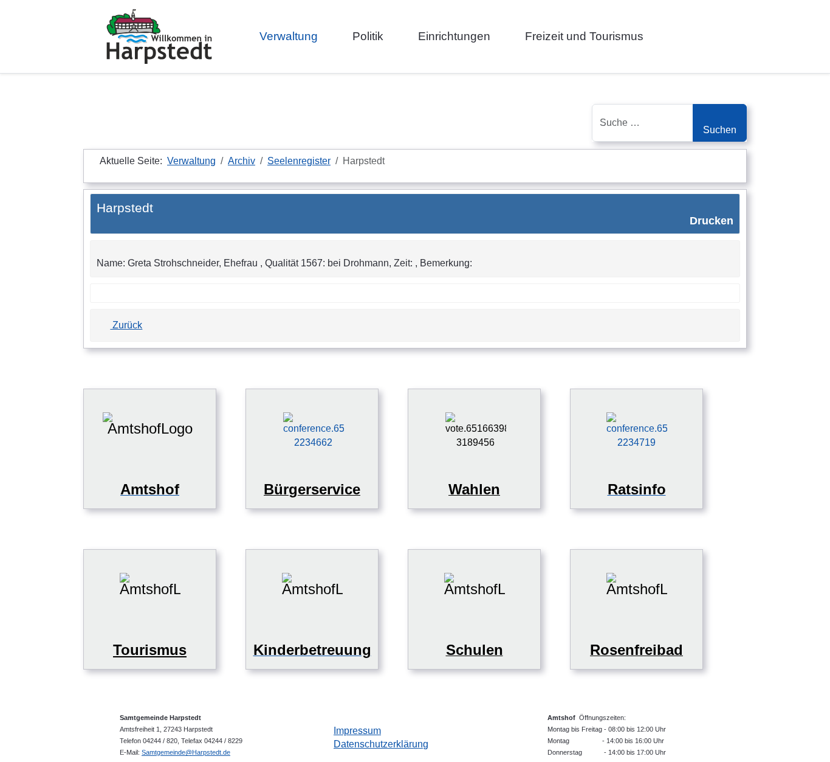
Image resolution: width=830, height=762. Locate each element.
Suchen (719, 130)
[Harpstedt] (159, 36)
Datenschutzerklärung (381, 744)
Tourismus (150, 650)
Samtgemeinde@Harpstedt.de (186, 752)
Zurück (126, 325)
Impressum (357, 731)
